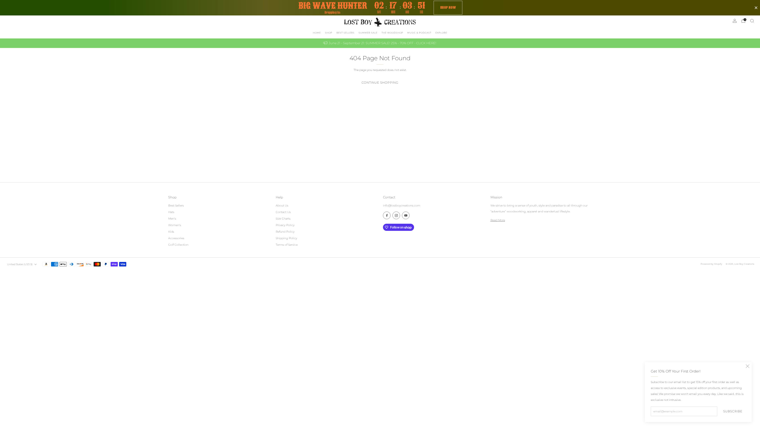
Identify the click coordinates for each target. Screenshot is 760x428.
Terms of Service (287, 244)
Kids (171, 231)
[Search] (752, 21)
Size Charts (283, 218)
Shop (328, 32)
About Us (282, 205)
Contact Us (283, 212)
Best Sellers (176, 205)
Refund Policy (285, 231)
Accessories (176, 238)
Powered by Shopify (711, 264)
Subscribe (732, 411)
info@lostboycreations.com (401, 205)
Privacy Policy (285, 225)
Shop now (448, 7)
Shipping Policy (286, 238)
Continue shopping (380, 82)
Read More (497, 220)
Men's (172, 218)
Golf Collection (178, 244)
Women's (174, 225)
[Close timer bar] (756, 7)
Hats (171, 212)
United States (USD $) (20, 264)
